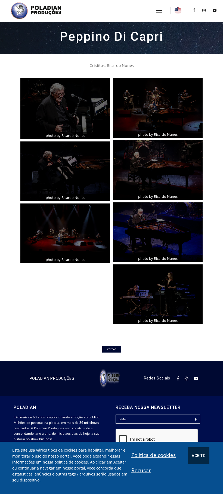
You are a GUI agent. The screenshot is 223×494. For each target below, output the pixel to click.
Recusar (141, 470)
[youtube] (213, 10)
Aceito (199, 455)
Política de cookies (153, 455)
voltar (111, 349)
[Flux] (42, 11)
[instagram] (204, 10)
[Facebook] (194, 10)
